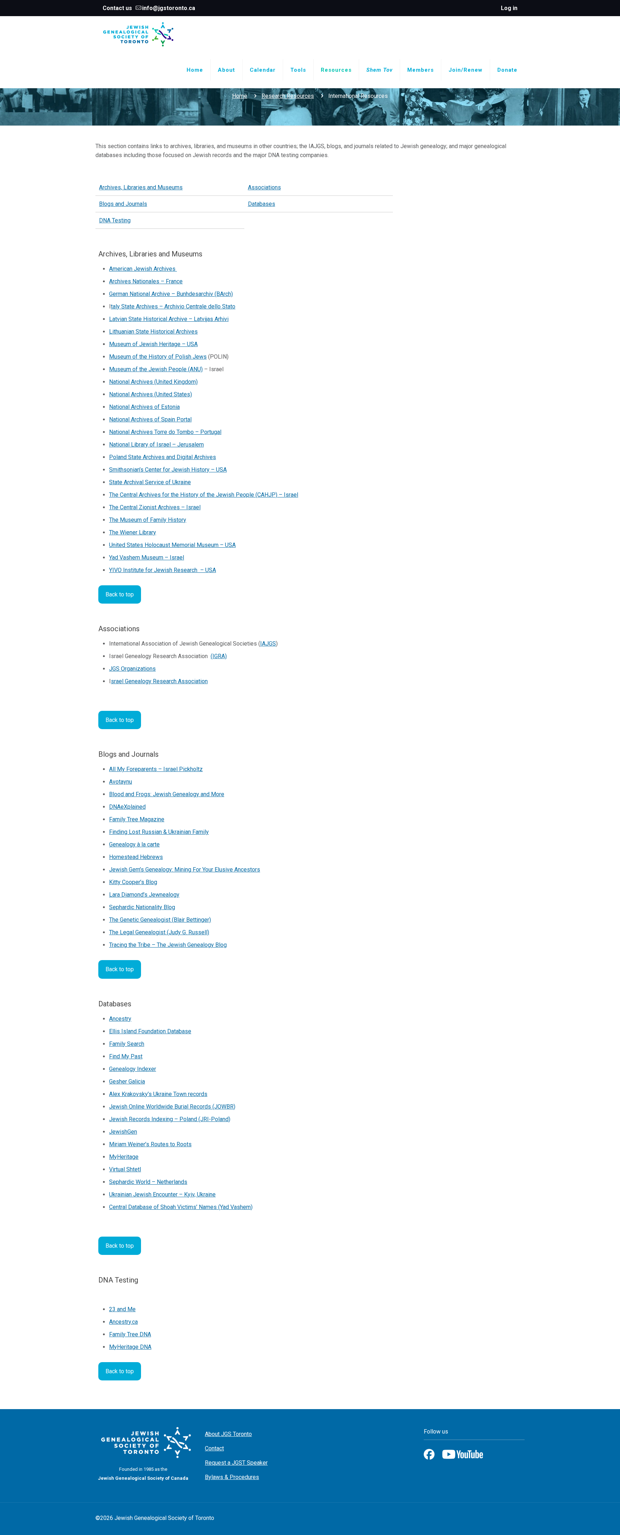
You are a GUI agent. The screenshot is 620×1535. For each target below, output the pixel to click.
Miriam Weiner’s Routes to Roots (150, 1144)
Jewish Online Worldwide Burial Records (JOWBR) (172, 1106)
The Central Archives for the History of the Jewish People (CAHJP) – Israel (203, 494)
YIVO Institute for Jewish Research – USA (162, 570)
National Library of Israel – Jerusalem (156, 444)
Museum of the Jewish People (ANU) (156, 369)
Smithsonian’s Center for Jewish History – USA (168, 469)
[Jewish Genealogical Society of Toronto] (138, 34)
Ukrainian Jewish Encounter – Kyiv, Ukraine (162, 1194)
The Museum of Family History (147, 519)
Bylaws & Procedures (232, 1477)
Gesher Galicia (127, 1081)
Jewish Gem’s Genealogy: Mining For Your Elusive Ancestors (184, 869)
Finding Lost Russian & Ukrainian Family (159, 831)
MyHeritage (123, 1156)
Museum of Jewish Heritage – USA (153, 344)
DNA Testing (115, 220)
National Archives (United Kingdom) (153, 381)
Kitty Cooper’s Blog (133, 882)
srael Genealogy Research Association (159, 681)
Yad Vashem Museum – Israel (146, 557)
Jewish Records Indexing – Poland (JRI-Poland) (169, 1119)
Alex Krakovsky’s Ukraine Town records (158, 1094)
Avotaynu (120, 781)
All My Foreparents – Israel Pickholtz (156, 769)
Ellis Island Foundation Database (150, 1031)
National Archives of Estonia (144, 406)
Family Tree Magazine (136, 819)
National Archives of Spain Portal (150, 419)
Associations (264, 187)
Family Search (126, 1043)
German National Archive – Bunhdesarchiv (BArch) (171, 294)
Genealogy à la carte (134, 844)
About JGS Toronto (228, 1434)
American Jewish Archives (143, 268)
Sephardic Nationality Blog (142, 907)
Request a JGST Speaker (236, 1462)
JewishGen (123, 1131)
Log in (509, 8)
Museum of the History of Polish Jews (158, 356)
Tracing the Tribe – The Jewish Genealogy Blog (168, 944)
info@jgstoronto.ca (168, 8)
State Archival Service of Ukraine (150, 482)
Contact (214, 1448)
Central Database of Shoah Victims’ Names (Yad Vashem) (181, 1207)
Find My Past (125, 1056)
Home (239, 96)
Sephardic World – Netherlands (148, 1182)
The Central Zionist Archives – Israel (155, 507)
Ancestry (120, 1018)
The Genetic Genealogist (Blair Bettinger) (160, 919)
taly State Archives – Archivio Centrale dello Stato (173, 306)
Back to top (119, 594)
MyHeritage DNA (130, 1346)
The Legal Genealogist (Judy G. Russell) (159, 932)
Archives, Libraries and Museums (141, 187)
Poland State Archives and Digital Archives (162, 457)
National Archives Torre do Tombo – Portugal (165, 432)
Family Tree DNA (130, 1334)
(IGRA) (219, 656)
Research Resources (288, 96)
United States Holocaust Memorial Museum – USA (172, 545)
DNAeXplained (127, 806)
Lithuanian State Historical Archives (153, 331)
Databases (261, 203)
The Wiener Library (132, 532)
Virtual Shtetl (125, 1169)
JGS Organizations (132, 668)
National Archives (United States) (150, 394)
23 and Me (122, 1309)
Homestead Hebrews (136, 857)
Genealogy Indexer (132, 1069)
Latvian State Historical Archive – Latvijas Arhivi (169, 319)
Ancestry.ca (123, 1321)
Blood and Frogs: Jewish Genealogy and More (166, 794)
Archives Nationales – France (146, 281)
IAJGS (268, 643)
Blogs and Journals (123, 203)
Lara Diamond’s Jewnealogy (144, 894)
